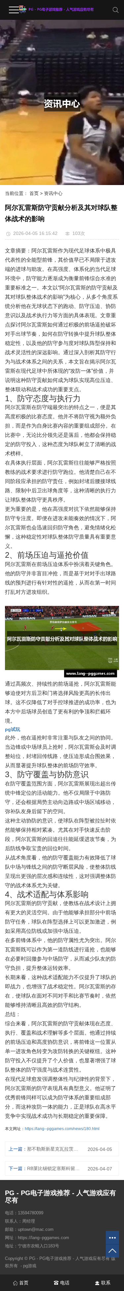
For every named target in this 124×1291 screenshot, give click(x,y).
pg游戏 (29, 1265)
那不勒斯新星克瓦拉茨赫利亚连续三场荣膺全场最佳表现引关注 (54, 1149)
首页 (34, 193)
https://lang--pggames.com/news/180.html (62, 1128)
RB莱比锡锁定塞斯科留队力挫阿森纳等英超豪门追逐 (54, 1168)
